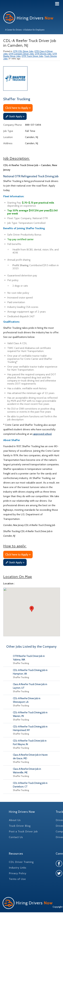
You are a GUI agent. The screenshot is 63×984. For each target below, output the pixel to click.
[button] (31, 609)
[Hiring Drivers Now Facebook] (59, 866)
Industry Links (17, 867)
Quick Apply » (16, 116)
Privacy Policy (17, 873)
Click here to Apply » (18, 108)
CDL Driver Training (21, 861)
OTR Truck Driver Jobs (32, 56)
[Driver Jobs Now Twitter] (59, 875)
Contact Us (16, 837)
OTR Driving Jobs (43, 54)
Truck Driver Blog (20, 825)
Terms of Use (17, 879)
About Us (15, 820)
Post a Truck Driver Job (23, 831)
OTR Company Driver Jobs (21, 54)
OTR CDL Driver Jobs (23, 51)
